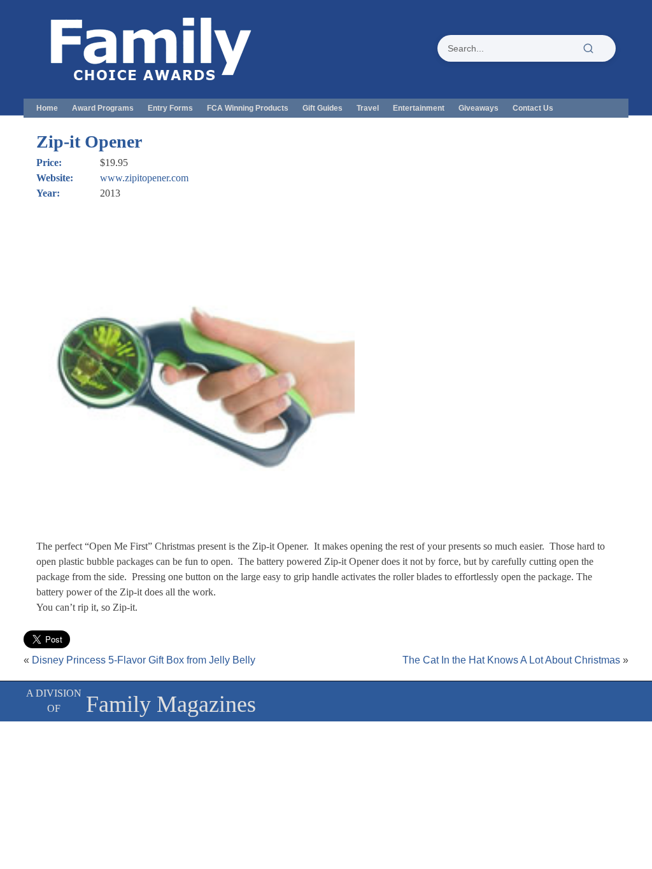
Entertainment (418, 108)
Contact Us (533, 108)
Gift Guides (322, 108)
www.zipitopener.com (144, 177)
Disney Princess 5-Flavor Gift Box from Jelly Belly (143, 660)
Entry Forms (170, 108)
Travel (368, 108)
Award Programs (103, 108)
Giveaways (478, 108)
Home (47, 108)
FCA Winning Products (247, 108)
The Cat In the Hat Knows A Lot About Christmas (511, 660)
